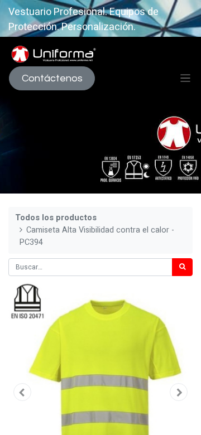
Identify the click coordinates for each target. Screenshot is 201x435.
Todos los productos (56, 218)
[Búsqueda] (182, 267)
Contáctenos (52, 78)
